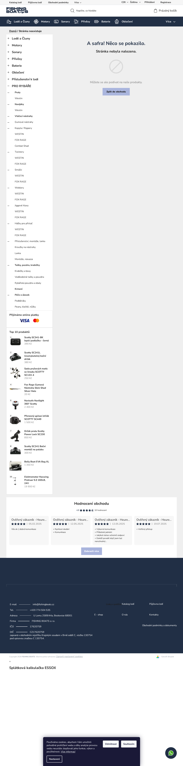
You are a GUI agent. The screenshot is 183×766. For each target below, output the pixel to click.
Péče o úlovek (22, 295)
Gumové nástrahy (24, 122)
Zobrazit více (91, 551)
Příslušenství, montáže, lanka (30, 241)
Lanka (18, 253)
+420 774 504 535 (40, 610)
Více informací (68, 751)
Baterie (17, 66)
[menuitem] (22, 21)
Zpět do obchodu (116, 91)
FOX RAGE (20, 140)
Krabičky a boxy (23, 271)
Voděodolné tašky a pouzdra (29, 277)
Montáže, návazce (24, 259)
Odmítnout (111, 744)
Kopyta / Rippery (23, 128)
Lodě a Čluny (21, 38)
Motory (17, 45)
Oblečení (18, 72)
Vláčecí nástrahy (24, 116)
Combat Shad (22, 146)
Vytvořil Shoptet (167, 656)
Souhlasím (128, 744)
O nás (125, 615)
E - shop (98, 615)
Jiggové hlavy (21, 205)
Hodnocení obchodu (91, 503)
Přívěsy (17, 59)
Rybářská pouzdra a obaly (28, 283)
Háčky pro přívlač (23, 223)
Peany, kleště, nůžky (25, 306)
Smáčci (18, 169)
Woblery (19, 187)
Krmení (18, 289)
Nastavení (54, 759)
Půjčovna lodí (35, 2)
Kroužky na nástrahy (25, 247)
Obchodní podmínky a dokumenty (159, 625)
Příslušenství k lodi (25, 79)
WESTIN (19, 134)
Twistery (19, 151)
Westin (18, 98)
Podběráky (20, 300)
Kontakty (154, 615)
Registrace (165, 2)
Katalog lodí (15, 2)
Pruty (17, 92)
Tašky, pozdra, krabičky (27, 265)
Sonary (17, 52)
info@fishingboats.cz (43, 604)
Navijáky (19, 104)
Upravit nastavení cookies (69, 656)
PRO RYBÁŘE (21, 86)
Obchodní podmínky (58, 2)
